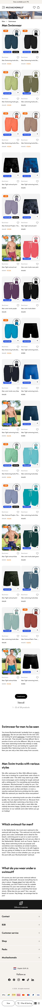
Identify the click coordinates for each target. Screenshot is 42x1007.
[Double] (35, 1003)
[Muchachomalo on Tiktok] (28, 980)
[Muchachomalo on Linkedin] (33, 980)
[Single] (38, 1003)
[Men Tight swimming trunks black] (30, 331)
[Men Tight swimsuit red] (11, 248)
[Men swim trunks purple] (11, 289)
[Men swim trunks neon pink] (30, 248)
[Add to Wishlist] (18, 57)
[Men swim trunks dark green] (30, 537)
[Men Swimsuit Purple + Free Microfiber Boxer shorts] (11, 207)
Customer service (10, 933)
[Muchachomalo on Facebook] (9, 980)
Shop (4, 941)
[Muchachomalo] (15, 7)
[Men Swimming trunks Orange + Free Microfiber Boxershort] (11, 124)
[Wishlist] (34, 7)
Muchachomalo (9, 957)
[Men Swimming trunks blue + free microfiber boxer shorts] (11, 41)
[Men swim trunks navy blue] (11, 372)
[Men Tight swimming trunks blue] (30, 372)
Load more (21, 696)
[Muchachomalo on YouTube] (23, 980)
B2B (4, 924)
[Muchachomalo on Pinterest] (14, 980)
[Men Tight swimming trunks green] (11, 413)
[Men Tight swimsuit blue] (11, 537)
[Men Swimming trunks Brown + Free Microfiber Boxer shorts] (30, 124)
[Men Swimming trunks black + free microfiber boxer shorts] (30, 41)
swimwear (21, 737)
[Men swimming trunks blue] (30, 455)
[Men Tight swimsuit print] (11, 165)
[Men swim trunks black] (30, 289)
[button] (3, 7)
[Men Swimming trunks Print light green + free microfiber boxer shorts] (11, 455)
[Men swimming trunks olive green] (30, 83)
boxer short (17, 882)
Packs (4, 949)
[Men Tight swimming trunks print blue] (30, 165)
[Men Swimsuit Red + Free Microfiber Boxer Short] (30, 620)
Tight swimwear (16, 839)
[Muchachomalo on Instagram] (19, 980)
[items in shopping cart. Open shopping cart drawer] (38, 7)
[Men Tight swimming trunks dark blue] (30, 413)
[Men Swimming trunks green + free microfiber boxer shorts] (11, 83)
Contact (6, 916)
